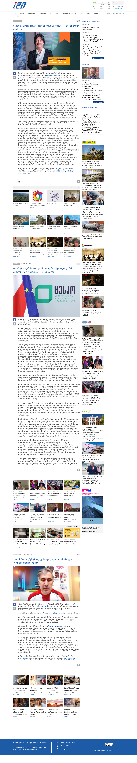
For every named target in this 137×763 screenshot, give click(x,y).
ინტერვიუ (85, 65)
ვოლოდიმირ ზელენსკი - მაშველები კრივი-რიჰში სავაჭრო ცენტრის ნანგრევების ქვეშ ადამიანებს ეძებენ (92, 38)
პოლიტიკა (23, 13)
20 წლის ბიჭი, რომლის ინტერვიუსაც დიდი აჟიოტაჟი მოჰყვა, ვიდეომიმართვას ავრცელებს (70, 252)
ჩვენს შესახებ (25, 742)
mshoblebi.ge (50, 694)
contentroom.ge (17, 547)
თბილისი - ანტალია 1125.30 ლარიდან (18, 227)
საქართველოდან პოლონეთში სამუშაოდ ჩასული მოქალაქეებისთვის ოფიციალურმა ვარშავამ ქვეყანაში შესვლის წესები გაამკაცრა (71, 519)
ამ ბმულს (57, 169)
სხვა (15, 17)
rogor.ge (49, 716)
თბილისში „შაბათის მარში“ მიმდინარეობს (91, 28)
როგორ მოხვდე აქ (73, 188)
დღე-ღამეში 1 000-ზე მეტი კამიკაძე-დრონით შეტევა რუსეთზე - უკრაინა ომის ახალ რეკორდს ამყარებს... (92, 164)
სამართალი (31, 13)
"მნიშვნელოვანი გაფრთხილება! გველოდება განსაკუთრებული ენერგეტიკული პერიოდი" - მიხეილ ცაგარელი (21, 253)
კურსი (20, 78)
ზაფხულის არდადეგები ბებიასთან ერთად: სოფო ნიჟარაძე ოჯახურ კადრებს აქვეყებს (38, 712)
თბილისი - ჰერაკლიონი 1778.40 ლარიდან (37, 227)
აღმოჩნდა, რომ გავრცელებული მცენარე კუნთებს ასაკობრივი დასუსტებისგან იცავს (20, 689)
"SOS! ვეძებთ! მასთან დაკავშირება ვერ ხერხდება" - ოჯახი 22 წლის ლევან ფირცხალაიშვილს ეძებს (55, 252)
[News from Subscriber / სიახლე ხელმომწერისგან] (20, 181)
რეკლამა (43, 742)
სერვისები (34, 742)
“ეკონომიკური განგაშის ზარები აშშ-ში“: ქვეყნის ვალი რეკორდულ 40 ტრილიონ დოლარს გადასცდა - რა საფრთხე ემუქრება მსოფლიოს (37, 518)
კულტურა (89, 13)
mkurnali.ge (16, 694)
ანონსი (96, 13)
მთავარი (15, 13)
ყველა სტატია (97, 102)
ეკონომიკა (66, 13)
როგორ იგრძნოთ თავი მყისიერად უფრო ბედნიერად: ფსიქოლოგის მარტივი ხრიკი (55, 712)
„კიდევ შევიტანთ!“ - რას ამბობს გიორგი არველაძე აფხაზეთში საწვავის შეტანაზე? (92, 236)
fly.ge (14, 234)
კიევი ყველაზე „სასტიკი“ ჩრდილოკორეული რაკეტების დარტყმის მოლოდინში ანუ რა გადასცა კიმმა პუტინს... (91, 186)
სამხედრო (81, 13)
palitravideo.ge (16, 256)
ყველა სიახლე (97, 58)
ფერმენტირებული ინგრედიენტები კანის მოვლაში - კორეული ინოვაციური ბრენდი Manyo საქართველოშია (71, 543)
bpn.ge (94, 2)
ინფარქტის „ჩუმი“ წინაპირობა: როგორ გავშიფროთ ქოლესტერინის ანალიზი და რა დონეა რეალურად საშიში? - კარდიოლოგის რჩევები (37, 692)
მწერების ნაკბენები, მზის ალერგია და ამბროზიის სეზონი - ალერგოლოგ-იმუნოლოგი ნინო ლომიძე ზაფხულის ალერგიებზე (37, 543)
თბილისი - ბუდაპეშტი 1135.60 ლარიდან (53, 227)
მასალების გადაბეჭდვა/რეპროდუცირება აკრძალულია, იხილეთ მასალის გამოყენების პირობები (29, 748)
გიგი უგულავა (69, 659)
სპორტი (73, 13)
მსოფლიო (51, 13)
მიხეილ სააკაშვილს (56, 626)
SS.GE (15, 188)
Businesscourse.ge (53, 75)
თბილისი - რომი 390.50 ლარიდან (71, 227)
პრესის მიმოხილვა (89, 107)
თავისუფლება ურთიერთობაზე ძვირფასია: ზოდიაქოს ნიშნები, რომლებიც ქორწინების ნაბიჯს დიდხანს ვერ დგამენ (71, 713)
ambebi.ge (15, 499)
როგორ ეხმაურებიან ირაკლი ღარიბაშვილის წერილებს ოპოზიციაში (54, 516)
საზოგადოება (41, 13)
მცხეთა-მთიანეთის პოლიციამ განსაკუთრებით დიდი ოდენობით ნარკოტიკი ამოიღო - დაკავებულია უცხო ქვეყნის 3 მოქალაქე (92, 51)
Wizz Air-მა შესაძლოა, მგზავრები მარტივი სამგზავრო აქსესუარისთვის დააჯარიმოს (19, 518)
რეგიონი (58, 13)
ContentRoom (75, 526)
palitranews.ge (50, 521)
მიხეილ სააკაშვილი (44, 606)
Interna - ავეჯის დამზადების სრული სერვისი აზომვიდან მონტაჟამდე (21, 541)
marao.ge (15, 716)
